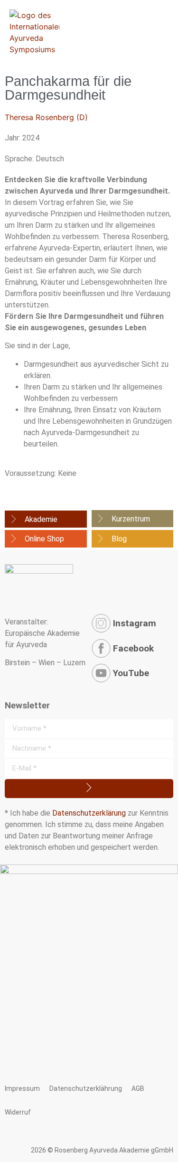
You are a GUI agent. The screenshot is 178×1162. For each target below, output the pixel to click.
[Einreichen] (89, 788)
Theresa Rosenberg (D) (46, 117)
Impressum (22, 1088)
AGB (137, 1088)
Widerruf (18, 1112)
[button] (169, 31)
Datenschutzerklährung (85, 1088)
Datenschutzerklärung (89, 813)
